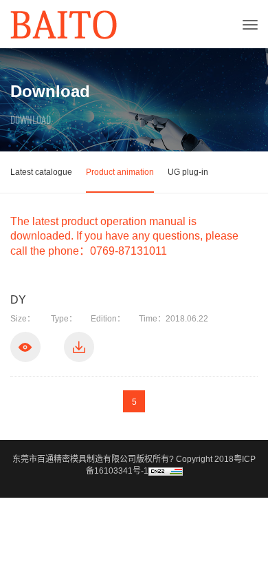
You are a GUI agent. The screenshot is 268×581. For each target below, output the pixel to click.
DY (18, 300)
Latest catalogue (41, 172)
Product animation (120, 172)
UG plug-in (188, 172)
